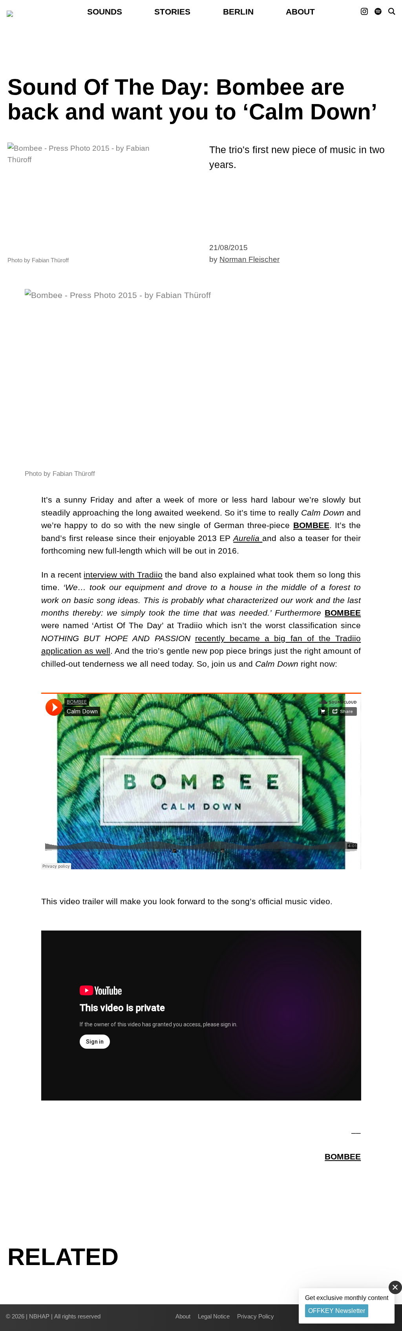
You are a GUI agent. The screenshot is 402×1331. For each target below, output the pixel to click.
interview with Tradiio (123, 574)
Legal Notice (214, 1316)
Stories (172, 11)
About (300, 11)
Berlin (238, 11)
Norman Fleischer (249, 259)
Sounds (104, 11)
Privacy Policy (255, 1316)
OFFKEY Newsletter (336, 1310)
